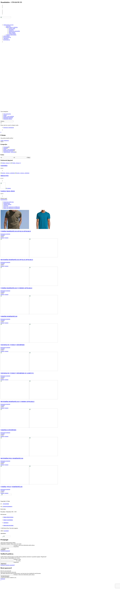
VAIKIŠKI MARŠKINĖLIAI (9, 316)
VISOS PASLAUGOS (8, 24)
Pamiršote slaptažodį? (5, 550)
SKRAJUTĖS (5, 175)
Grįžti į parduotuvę (5, 140)
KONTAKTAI (6, 39)
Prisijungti (3, 565)
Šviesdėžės (11, 29)
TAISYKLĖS (5, 522)
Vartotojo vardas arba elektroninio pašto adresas (24, 545)
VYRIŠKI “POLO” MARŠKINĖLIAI (11, 486)
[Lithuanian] (4, 41)
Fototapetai (5, 147)
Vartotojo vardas (17, 559)
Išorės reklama (12, 32)
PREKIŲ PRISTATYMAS (8, 517)
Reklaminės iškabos (7, 118)
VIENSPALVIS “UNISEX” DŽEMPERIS (13, 345)
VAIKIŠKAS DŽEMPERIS (8, 430)
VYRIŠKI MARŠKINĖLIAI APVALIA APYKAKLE (16, 231)
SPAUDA (8, 26)
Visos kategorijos (7, 113)
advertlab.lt (6, 530)
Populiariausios (6, 203)
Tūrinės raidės (12, 28)
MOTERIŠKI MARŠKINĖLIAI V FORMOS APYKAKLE (17, 401)
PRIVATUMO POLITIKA (8, 525)
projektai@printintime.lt (7, 506)
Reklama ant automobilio (14, 31)
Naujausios (5, 205)
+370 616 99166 (6, 503)
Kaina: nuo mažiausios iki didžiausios (11, 207)
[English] (5, 41)
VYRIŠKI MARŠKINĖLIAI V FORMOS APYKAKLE (16, 288)
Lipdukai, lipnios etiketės (8, 191)
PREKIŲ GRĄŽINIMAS (8, 519)
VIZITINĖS (4, 165)
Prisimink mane (5, 548)
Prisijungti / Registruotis (8, 127)
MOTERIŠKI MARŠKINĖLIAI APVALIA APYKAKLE (17, 259)
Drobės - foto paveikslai (8, 116)
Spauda (5, 115)
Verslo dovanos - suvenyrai (9, 152)
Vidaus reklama (12, 33)
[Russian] (6, 41)
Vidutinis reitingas (7, 204)
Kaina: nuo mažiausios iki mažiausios (11, 208)
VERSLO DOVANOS (11, 34)
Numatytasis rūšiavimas (8, 202)
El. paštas (18, 560)
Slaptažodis (16, 546)
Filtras (28, 157)
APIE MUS (5, 38)
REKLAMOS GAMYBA (12, 27)
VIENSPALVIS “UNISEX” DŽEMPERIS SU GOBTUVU (17, 373)
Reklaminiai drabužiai (8, 117)
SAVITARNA (6, 36)
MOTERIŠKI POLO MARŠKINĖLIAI (12, 458)
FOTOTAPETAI (7, 37)
